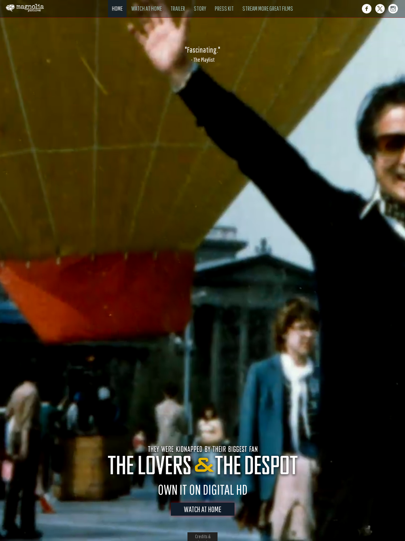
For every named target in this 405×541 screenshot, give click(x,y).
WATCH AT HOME (202, 509)
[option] (202, 54)
